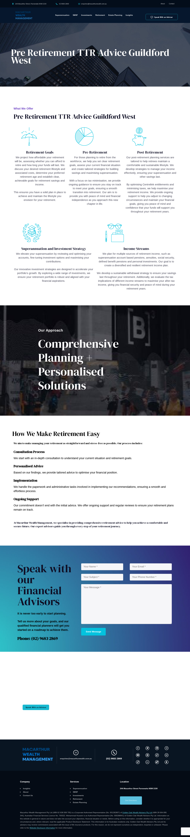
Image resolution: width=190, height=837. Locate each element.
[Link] (138, 762)
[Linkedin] (157, 748)
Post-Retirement (150, 152)
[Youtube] (138, 755)
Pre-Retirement (95, 152)
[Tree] (166, 762)
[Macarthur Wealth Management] (25, 15)
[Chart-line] (166, 755)
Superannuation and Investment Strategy (53, 248)
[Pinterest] (147, 755)
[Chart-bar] (147, 762)
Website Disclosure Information (42, 828)
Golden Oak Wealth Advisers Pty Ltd (137, 812)
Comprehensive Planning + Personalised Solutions (78, 364)
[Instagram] (166, 748)
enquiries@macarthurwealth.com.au (94, 4)
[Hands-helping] (157, 762)
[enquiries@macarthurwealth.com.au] (75, 752)
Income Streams (136, 248)
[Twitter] (147, 748)
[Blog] (157, 755)
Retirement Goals (40, 152)
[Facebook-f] (138, 748)
